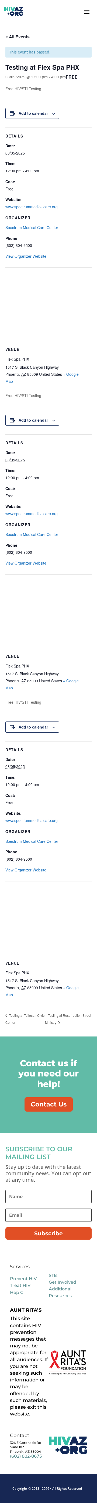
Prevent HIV (23, 1278)
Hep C (16, 1292)
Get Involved (62, 1282)
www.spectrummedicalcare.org (31, 206)
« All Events (17, 36)
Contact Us (49, 1104)
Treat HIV (20, 1285)
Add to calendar (33, 113)
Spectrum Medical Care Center (31, 227)
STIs (53, 1275)
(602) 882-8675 (26, 1456)
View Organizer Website (25, 256)
